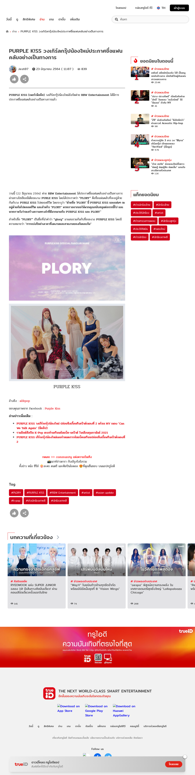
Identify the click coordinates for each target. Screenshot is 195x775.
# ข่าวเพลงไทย (160, 69)
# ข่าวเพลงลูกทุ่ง (161, 160)
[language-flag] (158, 8)
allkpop (25, 400)
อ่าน (42, 19)
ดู (17, 19)
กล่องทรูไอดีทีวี (117, 726)
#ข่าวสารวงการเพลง (144, 221)
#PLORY (16, 493)
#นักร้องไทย (162, 205)
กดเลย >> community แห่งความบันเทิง (67, 457)
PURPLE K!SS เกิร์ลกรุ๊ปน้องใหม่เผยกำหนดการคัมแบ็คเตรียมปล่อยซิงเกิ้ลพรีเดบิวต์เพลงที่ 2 (71, 439)
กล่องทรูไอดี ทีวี (143, 8)
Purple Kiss (52, 408)
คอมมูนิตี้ (134, 726)
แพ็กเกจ (102, 726)
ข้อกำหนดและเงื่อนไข (78, 738)
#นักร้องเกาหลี (59, 501)
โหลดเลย (173, 764)
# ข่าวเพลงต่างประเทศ (84, 581)
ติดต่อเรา (138, 738)
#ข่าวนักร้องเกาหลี (35, 501)
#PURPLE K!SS (35, 493)
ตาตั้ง (62, 19)
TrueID (17, 8)
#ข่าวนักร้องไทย (141, 205)
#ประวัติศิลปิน (140, 229)
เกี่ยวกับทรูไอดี (59, 738)
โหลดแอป (121, 8)
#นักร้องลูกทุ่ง (168, 221)
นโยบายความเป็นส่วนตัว (102, 738)
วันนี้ (9, 19)
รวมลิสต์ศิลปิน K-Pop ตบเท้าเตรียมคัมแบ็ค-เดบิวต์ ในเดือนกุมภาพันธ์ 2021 (62, 432)
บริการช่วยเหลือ (124, 738)
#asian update (105, 493)
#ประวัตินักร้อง (141, 213)
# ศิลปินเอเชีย (19, 581)
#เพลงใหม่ (159, 229)
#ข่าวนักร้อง (139, 237)
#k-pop (15, 501)
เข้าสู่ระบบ (179, 8)
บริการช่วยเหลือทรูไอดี (155, 726)
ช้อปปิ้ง (89, 726)
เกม (51, 19)
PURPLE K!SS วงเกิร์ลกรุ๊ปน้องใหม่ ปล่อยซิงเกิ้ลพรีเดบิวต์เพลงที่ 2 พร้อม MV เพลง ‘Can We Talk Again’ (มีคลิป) (70, 425)
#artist (86, 493)
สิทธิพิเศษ (29, 19)
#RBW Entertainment (63, 493)
